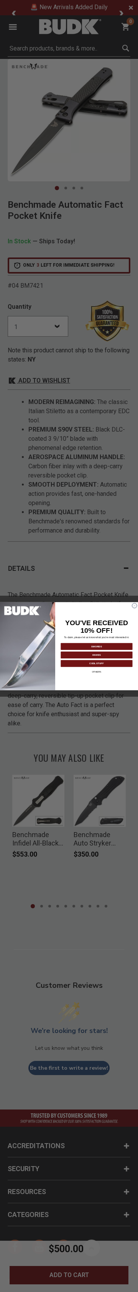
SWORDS (96, 646)
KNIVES (96, 654)
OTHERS (96, 672)
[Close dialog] (134, 605)
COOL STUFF (96, 663)
